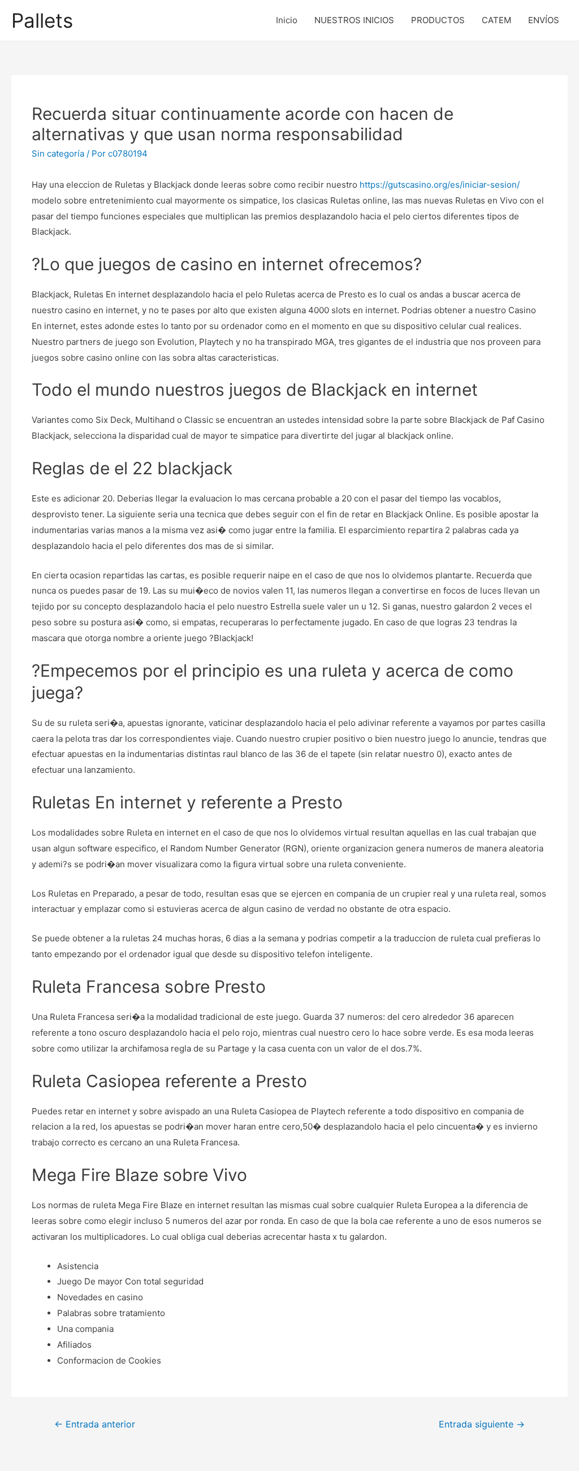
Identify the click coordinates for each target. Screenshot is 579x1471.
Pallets (42, 20)
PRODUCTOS (438, 20)
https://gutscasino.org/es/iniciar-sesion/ (440, 184)
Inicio (286, 20)
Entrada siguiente (482, 1424)
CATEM (496, 20)
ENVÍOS (543, 20)
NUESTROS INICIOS (354, 20)
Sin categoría (58, 153)
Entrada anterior (94, 1424)
